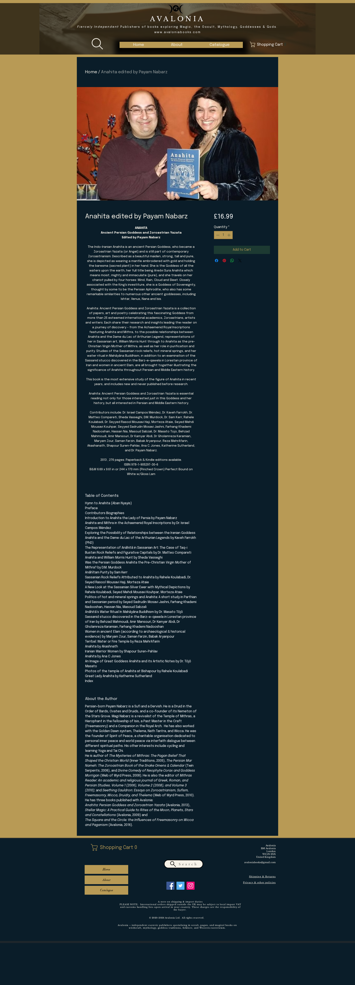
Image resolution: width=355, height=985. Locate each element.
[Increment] (229, 235)
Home (91, 72)
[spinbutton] (223, 235)
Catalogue (106, 890)
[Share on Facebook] (216, 260)
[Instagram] (191, 886)
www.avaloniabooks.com (177, 32)
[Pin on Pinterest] (224, 260)
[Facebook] (170, 886)
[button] (219, 45)
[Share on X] (239, 260)
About (106, 880)
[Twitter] (180, 886)
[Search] (97, 44)
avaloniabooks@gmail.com (260, 862)
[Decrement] (217, 235)
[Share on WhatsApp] (232, 260)
